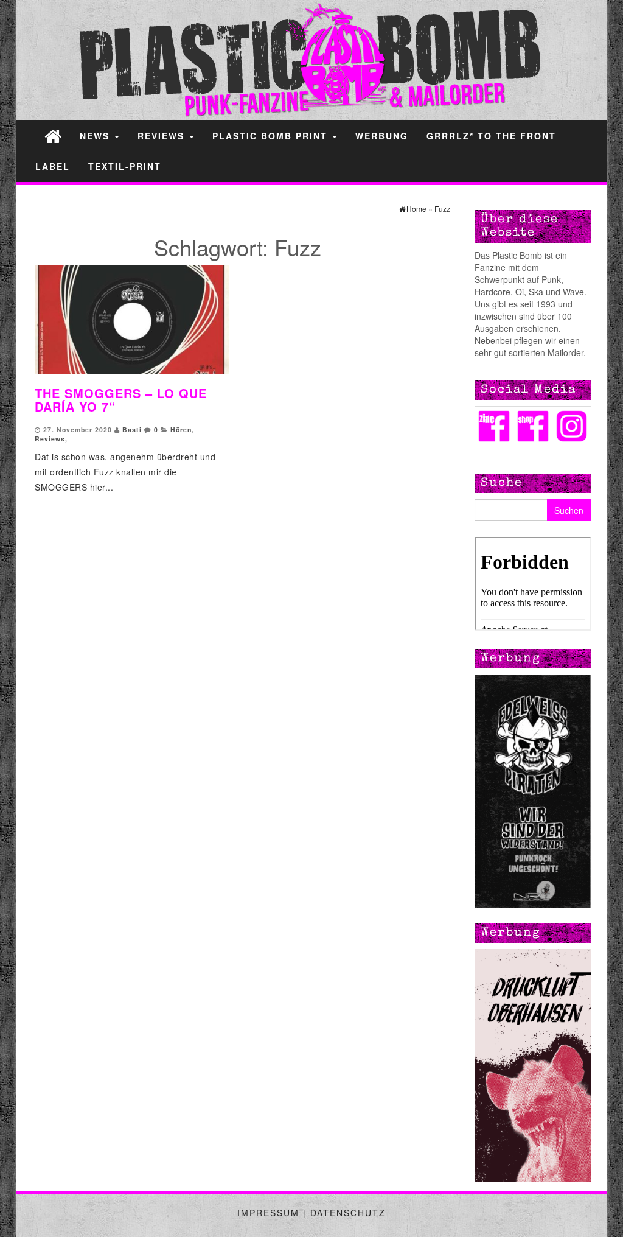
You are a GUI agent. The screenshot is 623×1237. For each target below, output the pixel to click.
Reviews (162, 136)
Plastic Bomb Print (271, 136)
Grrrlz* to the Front (491, 136)
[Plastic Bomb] (52, 135)
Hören (181, 429)
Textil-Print (124, 166)
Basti (132, 429)
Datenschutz (348, 1213)
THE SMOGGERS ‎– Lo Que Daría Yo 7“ (121, 399)
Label (52, 166)
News (96, 136)
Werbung (381, 136)
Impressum (268, 1213)
